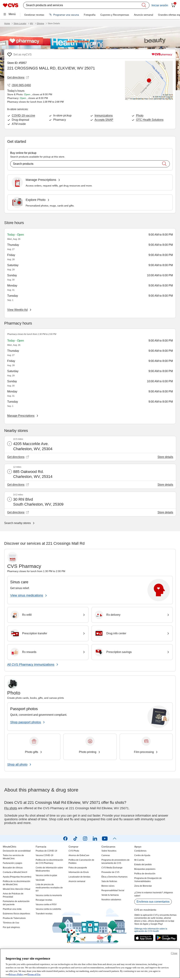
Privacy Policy (16, 974)
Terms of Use (34, 974)
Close (174, 953)
